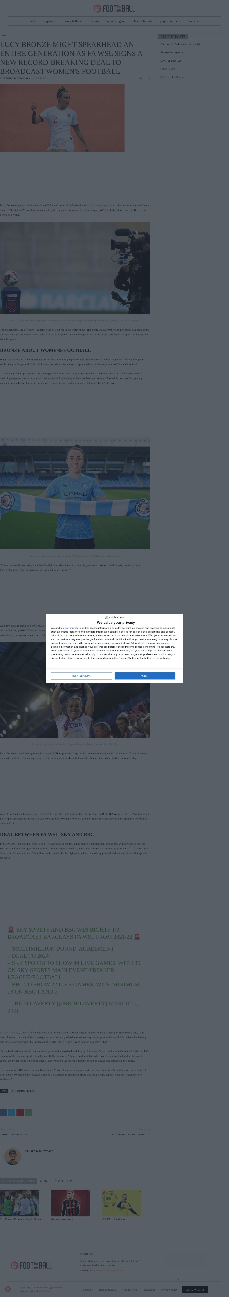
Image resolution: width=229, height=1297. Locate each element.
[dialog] (114, 648)
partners (69, 628)
